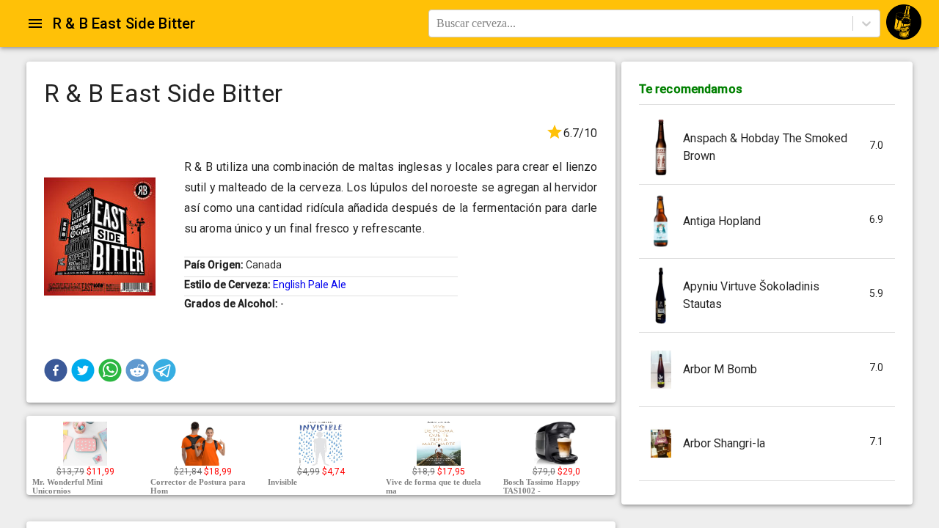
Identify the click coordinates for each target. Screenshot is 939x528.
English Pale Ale (309, 284)
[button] (55, 370)
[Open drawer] (35, 23)
